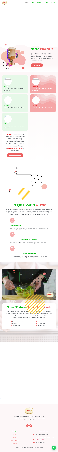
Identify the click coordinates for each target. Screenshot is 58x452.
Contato (53, 2)
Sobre (32, 2)
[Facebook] (30, 425)
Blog (47, 2)
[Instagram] (27, 425)
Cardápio (39, 2)
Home (26, 2)
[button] (39, 3)
